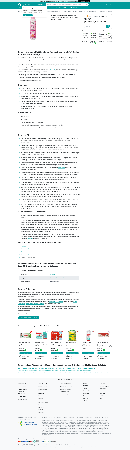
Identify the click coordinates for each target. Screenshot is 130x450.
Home (20, 11)
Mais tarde (37, 15)
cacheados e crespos (56, 301)
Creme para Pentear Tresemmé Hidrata (28, 373)
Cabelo (102, 398)
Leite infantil (66, 7)
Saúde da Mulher (74, 7)
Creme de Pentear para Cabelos (53, 11)
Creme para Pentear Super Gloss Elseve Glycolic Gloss (51, 370)
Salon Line (52, 274)
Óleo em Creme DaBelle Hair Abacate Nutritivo (67, 373)
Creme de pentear (26, 252)
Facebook (86, 391)
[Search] (87, 4)
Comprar (25, 353)
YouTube (85, 396)
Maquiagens (103, 393)
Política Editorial (22, 389)
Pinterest (85, 398)
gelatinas (29, 303)
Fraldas (102, 391)
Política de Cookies (65, 389)
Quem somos (22, 387)
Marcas (40, 409)
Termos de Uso (64, 391)
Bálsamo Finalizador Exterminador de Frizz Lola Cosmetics (94, 373)
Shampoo (24, 246)
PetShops (102, 396)
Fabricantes (41, 412)
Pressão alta (58, 7)
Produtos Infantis (67, 11)
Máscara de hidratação (28, 255)
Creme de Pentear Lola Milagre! (47, 373)
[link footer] (45, 441)
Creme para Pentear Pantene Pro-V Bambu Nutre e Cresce (80, 368)
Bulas (40, 405)
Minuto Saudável (23, 399)
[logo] (19, 4)
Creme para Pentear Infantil (57, 278)
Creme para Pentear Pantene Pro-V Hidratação (52, 368)
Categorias (41, 393)
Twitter (85, 388)
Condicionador (25, 249)
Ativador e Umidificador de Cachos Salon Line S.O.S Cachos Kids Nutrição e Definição (94, 11)
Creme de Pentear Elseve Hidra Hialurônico (29, 368)
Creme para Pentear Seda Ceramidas (27, 370)
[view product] (25, 335)
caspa (30, 238)
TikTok (85, 400)
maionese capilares (38, 303)
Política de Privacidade (66, 387)
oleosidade (61, 167)
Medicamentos (42, 387)
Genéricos (83, 7)
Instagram (86, 393)
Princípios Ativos (43, 402)
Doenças (40, 407)
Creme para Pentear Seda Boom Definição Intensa (78, 370)
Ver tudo (109, 326)
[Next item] (110, 36)
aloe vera (52, 70)
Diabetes (50, 7)
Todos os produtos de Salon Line (28, 317)
